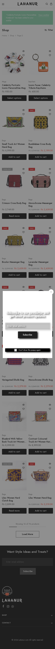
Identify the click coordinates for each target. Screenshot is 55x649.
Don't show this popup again (30, 350)
